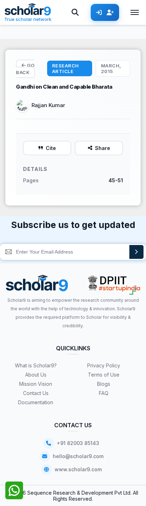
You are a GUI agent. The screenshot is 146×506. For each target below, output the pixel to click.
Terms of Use (103, 375)
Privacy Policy (103, 365)
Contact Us (36, 393)
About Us (35, 375)
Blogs (103, 384)
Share (102, 148)
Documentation (35, 402)
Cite (51, 148)
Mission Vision (35, 384)
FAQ (103, 393)
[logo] (37, 285)
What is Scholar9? (36, 365)
